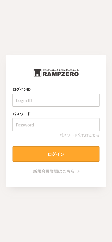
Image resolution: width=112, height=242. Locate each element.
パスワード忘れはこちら (79, 135)
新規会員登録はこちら (54, 171)
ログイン (56, 154)
